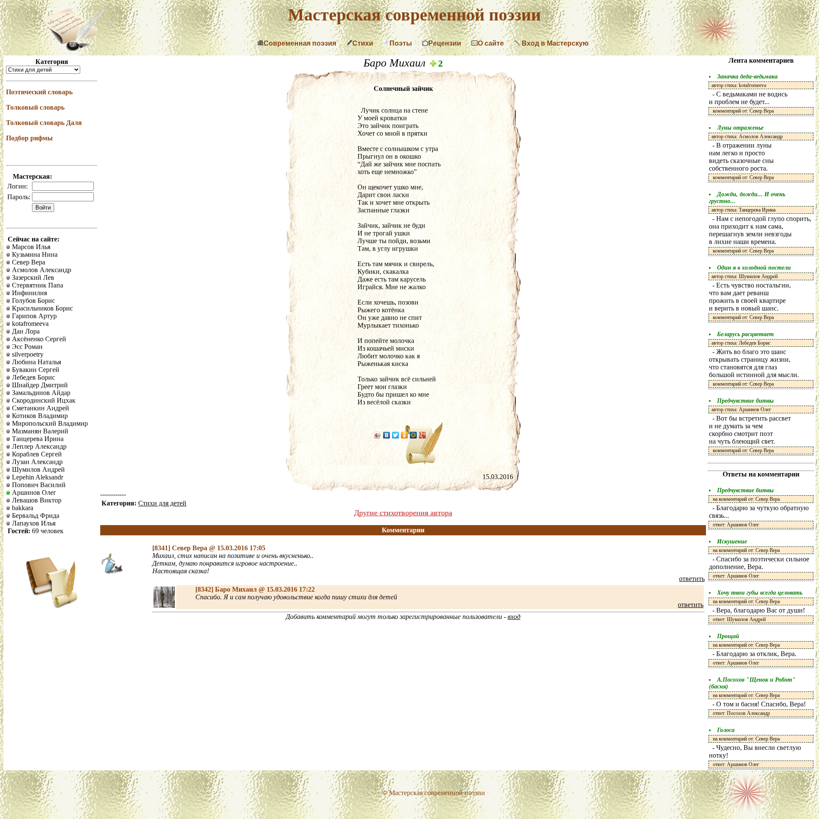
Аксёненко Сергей (38, 339)
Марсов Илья (30, 246)
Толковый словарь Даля (44, 122)
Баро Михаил (395, 63)
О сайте (491, 43)
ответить (692, 578)
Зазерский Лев (32, 277)
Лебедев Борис (32, 377)
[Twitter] (395, 435)
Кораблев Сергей (36, 454)
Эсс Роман (26, 346)
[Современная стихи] (73, 48)
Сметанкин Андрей (39, 408)
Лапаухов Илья (32, 523)
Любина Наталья (35, 362)
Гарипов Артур (33, 315)
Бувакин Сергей (34, 369)
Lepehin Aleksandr (36, 477)
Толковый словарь (35, 107)
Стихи (362, 43)
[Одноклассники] (404, 435)
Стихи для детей (162, 503)
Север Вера (27, 262)
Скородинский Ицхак (43, 400)
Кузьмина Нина (34, 254)
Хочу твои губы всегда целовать (759, 593)
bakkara (21, 507)
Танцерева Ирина (37, 438)
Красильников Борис (41, 308)
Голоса (726, 730)
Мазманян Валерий (39, 431)
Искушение (732, 541)
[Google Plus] (422, 435)
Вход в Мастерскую (554, 43)
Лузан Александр (36, 461)
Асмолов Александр (40, 269)
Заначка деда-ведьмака (747, 76)
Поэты (400, 43)
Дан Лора (25, 331)
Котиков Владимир (39, 415)
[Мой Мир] (413, 435)
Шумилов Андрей (37, 469)
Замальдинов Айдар (40, 392)
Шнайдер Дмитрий (39, 385)
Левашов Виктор (35, 500)
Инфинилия (28, 292)
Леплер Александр (38, 446)
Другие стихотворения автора (403, 512)
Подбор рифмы (29, 138)
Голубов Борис (32, 300)
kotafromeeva (29, 323)
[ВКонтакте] (386, 435)
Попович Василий (38, 484)
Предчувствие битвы (745, 401)
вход (514, 616)
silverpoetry (27, 354)
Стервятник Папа (36, 285)
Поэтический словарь (39, 92)
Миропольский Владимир (49, 423)
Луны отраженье (740, 128)
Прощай (728, 636)
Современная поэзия (300, 43)
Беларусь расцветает (745, 334)
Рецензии (444, 43)
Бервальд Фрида (34, 515)
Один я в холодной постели (754, 267)
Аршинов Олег (33, 492)
